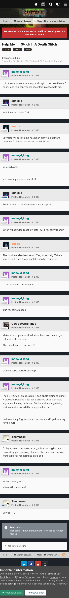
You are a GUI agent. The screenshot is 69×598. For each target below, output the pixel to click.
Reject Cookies (36, 592)
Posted (25, 75)
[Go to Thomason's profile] (6, 438)
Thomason (18, 436)
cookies (54, 577)
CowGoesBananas (23, 323)
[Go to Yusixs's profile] (6, 128)
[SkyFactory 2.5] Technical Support (43, 61)
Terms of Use (54, 573)
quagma (16, 101)
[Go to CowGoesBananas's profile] (6, 325)
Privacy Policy (23, 577)
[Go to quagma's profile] (6, 103)
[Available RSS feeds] (64, 555)
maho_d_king (12, 58)
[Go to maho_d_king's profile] (6, 73)
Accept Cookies (13, 592)
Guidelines (5, 577)
